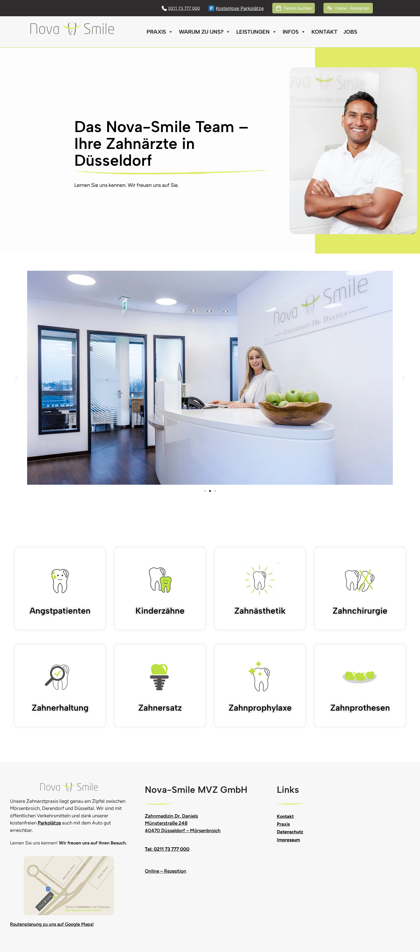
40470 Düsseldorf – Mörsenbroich (183, 830)
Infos (291, 32)
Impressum (288, 839)
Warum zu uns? (201, 32)
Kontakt (324, 32)
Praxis (156, 32)
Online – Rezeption (165, 871)
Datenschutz (290, 831)
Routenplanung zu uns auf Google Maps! (52, 924)
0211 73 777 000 (184, 8)
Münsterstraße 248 (166, 823)
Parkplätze (49, 823)
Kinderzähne (160, 610)
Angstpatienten (60, 610)
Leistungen (253, 32)
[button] (16, 378)
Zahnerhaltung (60, 707)
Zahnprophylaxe (260, 707)
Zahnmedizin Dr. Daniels (171, 816)
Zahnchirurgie (360, 610)
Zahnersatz (160, 707)
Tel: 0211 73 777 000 (167, 849)
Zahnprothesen (360, 707)
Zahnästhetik (260, 610)
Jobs (350, 32)
